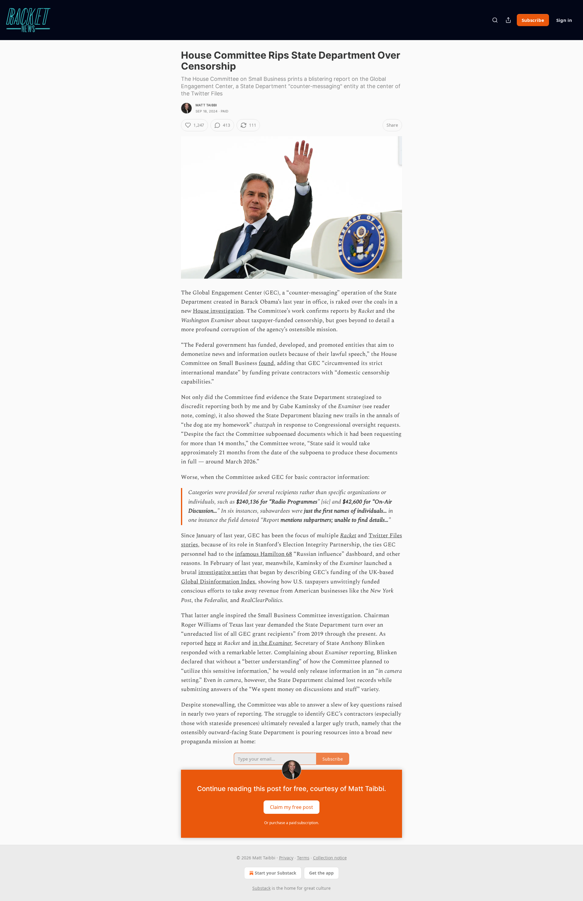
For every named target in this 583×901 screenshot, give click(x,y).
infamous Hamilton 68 (263, 554)
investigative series (222, 572)
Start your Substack (275, 873)
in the (260, 643)
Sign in (564, 20)
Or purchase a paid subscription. (291, 822)
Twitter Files (385, 535)
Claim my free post (291, 806)
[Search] (495, 20)
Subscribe (533, 20)
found (266, 363)
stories (189, 544)
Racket (348, 535)
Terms (303, 858)
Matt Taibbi (206, 105)
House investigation (218, 311)
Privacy (286, 858)
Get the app (321, 873)
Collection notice (330, 858)
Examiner (280, 643)
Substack (261, 888)
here (210, 643)
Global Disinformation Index (218, 581)
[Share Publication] (508, 20)
